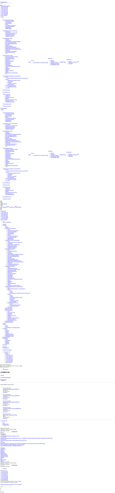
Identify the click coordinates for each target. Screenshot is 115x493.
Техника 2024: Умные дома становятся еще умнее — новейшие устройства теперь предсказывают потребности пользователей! (26, 438)
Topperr (11, 296)
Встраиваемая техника (12, 251)
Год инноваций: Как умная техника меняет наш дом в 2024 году (13, 440)
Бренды (2, 460)
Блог (1, 458)
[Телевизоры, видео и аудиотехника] (15, 29)
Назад (6, 226)
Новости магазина (5, 430)
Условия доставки (4, 455)
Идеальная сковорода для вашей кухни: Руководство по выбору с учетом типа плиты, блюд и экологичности (22, 443)
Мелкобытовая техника (12, 268)
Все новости (3, 433)
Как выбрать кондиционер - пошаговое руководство (11, 445)
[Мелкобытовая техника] (15, 54)
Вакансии (2, 451)
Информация (3, 453)
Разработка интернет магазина (6, 484)
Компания (2, 447)
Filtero (11, 291)
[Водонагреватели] (15, 88)
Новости (2, 449)
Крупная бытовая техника (13, 230)
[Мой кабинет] (1, 201)
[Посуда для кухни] (15, 93)
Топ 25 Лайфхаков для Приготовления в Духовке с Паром (12, 444)
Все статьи (2, 442)
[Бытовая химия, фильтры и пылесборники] (15, 74)
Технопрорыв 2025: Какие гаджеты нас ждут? (9, 435)
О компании (7, 340)
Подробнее (5, 392)
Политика (2, 452)
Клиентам (7, 330)
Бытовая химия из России (15, 304)
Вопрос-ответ (3, 459)
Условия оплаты (3, 454)
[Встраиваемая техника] (15, 37)
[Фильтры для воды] (15, 105)
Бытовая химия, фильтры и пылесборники (16, 288)
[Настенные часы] (15, 91)
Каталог (7, 227)
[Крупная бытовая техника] (15, 18)
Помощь (2, 457)
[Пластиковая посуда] (15, 102)
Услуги (6, 326)
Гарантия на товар (4, 456)
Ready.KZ (20, 484)
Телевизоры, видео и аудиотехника (15, 242)
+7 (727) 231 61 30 (4, 6)
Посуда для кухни (11, 312)
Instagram (6, 369)
